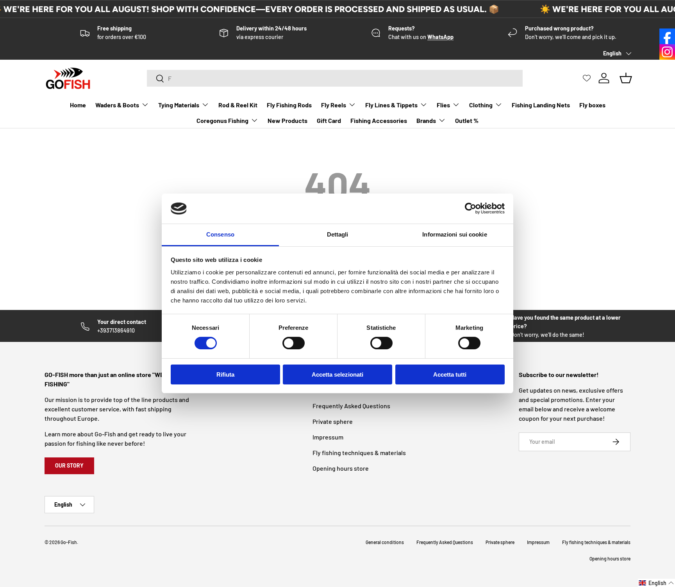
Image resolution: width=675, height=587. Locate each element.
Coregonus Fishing (222, 120)
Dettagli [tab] (337, 234)
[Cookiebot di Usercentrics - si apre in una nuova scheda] (470, 208)
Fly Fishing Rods (289, 105)
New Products (287, 120)
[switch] (293, 343)
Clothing (481, 105)
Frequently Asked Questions (351, 405)
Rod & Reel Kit (237, 105)
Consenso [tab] (220, 234)
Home (78, 105)
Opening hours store (340, 468)
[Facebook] (667, 36)
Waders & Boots (117, 105)
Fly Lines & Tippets (391, 105)
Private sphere (332, 421)
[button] (656, 583)
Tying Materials (178, 105)
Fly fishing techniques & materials (359, 452)
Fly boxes (592, 105)
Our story (69, 465)
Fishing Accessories (378, 120)
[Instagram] (667, 52)
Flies (443, 105)
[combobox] (335, 78)
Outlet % (467, 120)
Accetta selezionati (337, 374)
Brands (426, 120)
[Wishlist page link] (587, 78)
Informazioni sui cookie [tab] (454, 234)
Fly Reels (333, 105)
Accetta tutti (449, 374)
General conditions (385, 542)
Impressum (327, 437)
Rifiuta (225, 374)
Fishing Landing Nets (541, 105)
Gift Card (329, 120)
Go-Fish (69, 542)
